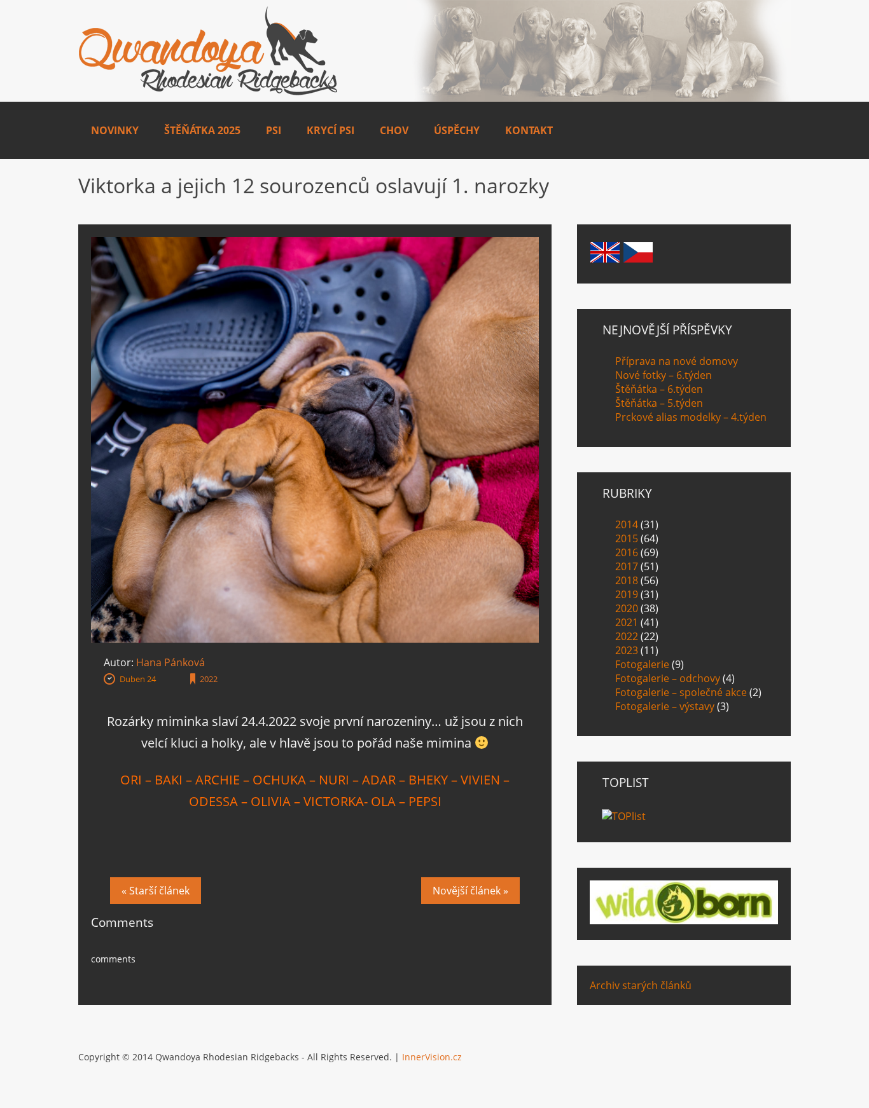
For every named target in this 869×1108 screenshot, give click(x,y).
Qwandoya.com (208, 51)
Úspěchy (457, 130)
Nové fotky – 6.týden (663, 375)
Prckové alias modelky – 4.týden (691, 417)
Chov (394, 130)
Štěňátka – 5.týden (659, 403)
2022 (209, 679)
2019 (626, 594)
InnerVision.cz (432, 1057)
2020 (626, 608)
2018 (626, 580)
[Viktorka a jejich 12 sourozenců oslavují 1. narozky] (315, 244)
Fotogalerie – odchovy (667, 678)
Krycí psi (330, 130)
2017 (626, 566)
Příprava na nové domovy (676, 361)
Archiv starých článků (641, 985)
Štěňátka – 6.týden (659, 389)
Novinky (115, 130)
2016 (626, 552)
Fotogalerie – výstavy (664, 706)
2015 (626, 538)
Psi (273, 130)
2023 (626, 650)
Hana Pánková (170, 662)
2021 (626, 622)
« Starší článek (156, 891)
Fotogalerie (642, 664)
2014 (626, 524)
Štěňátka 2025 (202, 130)
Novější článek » (470, 891)
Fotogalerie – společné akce (681, 692)
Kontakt (529, 130)
